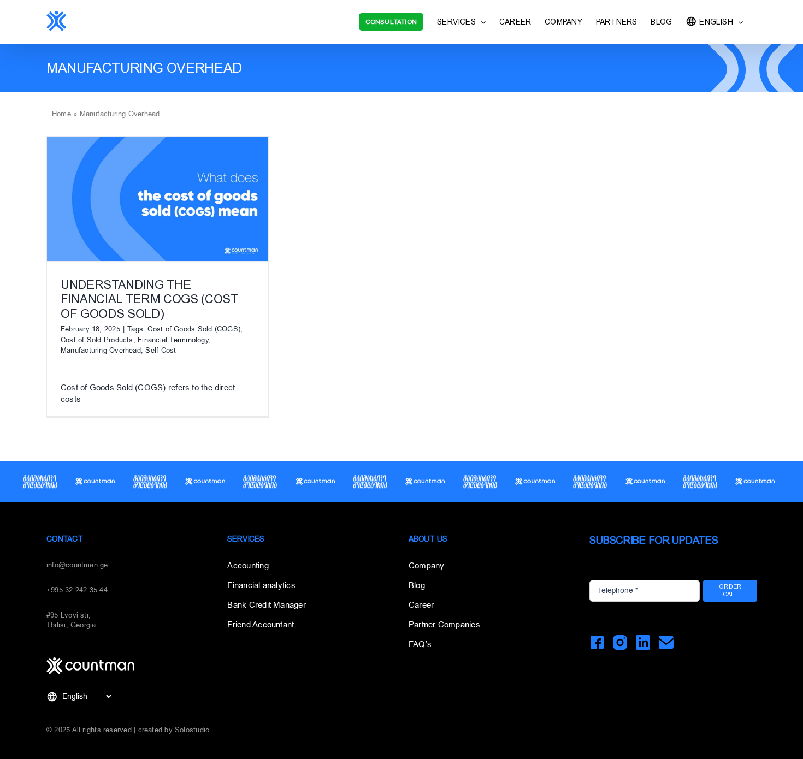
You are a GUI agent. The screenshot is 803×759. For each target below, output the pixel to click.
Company (427, 565)
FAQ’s (420, 644)
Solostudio (192, 729)
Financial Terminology (173, 340)
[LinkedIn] (643, 642)
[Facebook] (596, 642)
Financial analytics (261, 585)
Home (61, 113)
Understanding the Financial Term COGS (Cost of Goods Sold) (149, 299)
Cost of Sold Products (97, 340)
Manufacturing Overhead (101, 350)
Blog (417, 585)
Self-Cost (160, 350)
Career (421, 605)
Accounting (247, 565)
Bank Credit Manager (266, 605)
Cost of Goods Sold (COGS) (193, 329)
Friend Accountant (260, 624)
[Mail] (666, 642)
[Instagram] (620, 642)
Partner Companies (444, 624)
